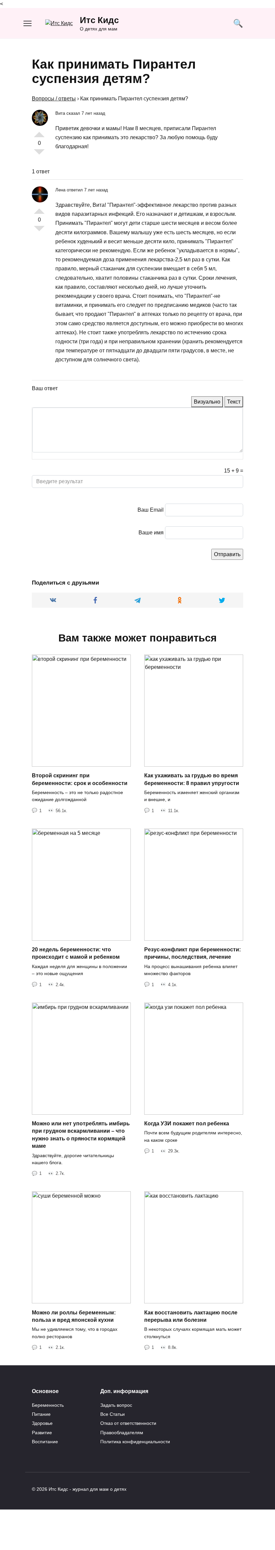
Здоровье (42, 1423)
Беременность (48, 1405)
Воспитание (45, 1441)
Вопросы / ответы (54, 98)
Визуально (207, 402)
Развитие (42, 1432)
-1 (39, 154)
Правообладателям (121, 1432)
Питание (41, 1414)
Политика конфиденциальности (135, 1441)
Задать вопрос (116, 1405)
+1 (39, 131)
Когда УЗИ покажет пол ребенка (186, 1123)
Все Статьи (112, 1414)
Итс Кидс (99, 20)
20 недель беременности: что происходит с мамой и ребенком (76, 953)
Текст (233, 402)
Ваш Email (151, 510)
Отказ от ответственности (128, 1423)
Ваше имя (151, 532)
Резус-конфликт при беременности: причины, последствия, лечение (192, 953)
